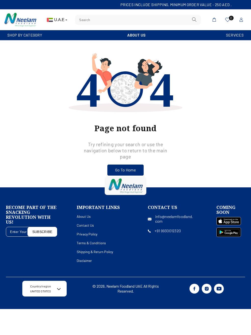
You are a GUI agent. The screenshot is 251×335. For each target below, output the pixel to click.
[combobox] (138, 20)
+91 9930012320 (167, 230)
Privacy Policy (87, 234)
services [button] (235, 35)
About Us (136, 35)
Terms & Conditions (91, 243)
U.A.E (59, 20)
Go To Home (125, 170)
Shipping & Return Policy (95, 252)
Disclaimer (84, 260)
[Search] (194, 19)
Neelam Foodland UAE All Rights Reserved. (132, 288)
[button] (24, 35)
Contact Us (85, 225)
